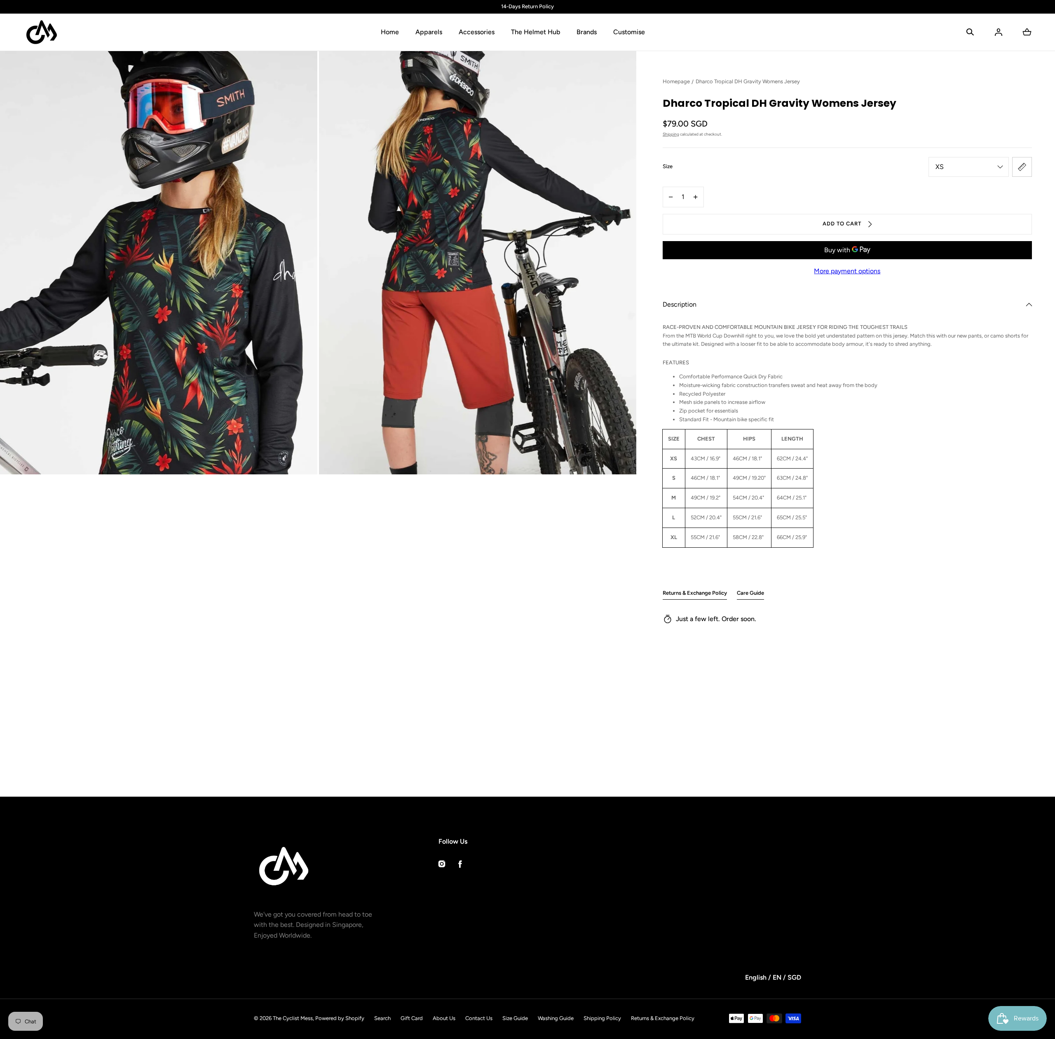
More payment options (847, 271)
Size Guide (515, 1018)
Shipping (671, 134)
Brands (587, 32)
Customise (629, 32)
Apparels (428, 32)
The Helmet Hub (535, 32)
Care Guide (750, 593)
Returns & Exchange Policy (695, 593)
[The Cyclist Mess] (41, 32)
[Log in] (998, 32)
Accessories (477, 32)
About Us (444, 1018)
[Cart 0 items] (1027, 32)
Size (668, 166)
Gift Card (412, 1018)
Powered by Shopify (339, 1018)
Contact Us (478, 1018)
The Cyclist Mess (293, 1018)
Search (382, 1018)
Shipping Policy (602, 1018)
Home (390, 32)
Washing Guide (556, 1018)
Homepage (676, 81)
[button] (970, 32)
